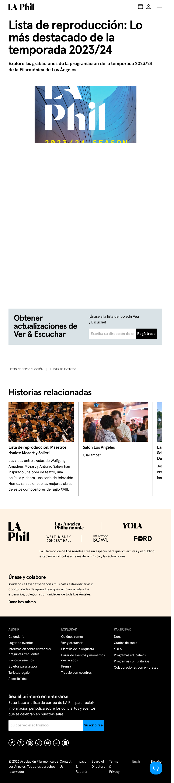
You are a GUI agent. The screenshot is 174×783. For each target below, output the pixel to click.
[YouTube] (47, 742)
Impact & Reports (81, 767)
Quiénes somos (72, 637)
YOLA (118, 649)
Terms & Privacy (114, 767)
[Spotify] (56, 742)
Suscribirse (93, 725)
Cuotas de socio (125, 643)
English (137, 761)
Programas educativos (130, 655)
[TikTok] (38, 742)
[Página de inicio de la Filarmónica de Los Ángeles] (21, 6)
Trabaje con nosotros (76, 673)
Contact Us (66, 764)
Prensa (66, 666)
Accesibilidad (18, 679)
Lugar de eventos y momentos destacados (83, 658)
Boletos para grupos (23, 666)
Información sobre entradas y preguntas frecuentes (29, 652)
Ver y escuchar (72, 643)
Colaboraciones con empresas (136, 667)
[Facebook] (11, 742)
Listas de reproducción (25, 369)
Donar (118, 637)
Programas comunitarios (131, 661)
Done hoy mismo (22, 602)
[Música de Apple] (65, 742)
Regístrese (146, 334)
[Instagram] (29, 742)
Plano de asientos (21, 660)
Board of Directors (98, 764)
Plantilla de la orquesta (77, 649)
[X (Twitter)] (20, 742)
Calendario (16, 637)
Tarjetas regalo (19, 673)
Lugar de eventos (63, 369)
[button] (159, 7)
